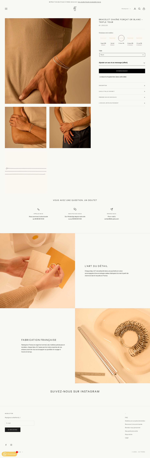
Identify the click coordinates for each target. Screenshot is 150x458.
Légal (126, 438)
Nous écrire (128, 434)
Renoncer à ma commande (133, 424)
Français (125, 9)
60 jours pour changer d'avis (89, 2)
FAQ (126, 417)
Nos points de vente (131, 431)
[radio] (103, 41)
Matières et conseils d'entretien (135, 421)
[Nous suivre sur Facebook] (6, 445)
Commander (122, 71)
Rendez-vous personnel (132, 428)
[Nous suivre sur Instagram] (11, 445)
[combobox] (122, 55)
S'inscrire (12, 430)
